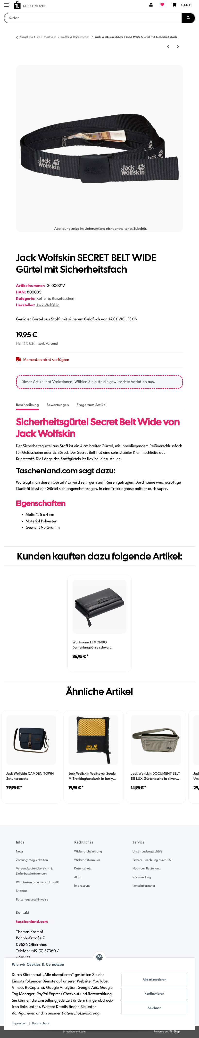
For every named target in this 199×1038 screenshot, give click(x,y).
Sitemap (22, 890)
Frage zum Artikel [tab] (92, 405)
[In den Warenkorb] (20, 62)
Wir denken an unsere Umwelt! (37, 882)
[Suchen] (188, 18)
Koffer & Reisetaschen (55, 299)
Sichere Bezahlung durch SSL (152, 860)
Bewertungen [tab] (58, 405)
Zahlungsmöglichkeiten (32, 860)
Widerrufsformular (87, 860)
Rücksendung (142, 877)
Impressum (19, 1023)
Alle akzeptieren (154, 979)
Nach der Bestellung (146, 868)
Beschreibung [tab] (27, 405)
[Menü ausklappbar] (6, 3)
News (20, 851)
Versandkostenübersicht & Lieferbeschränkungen (34, 871)
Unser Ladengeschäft (147, 851)
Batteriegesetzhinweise (32, 899)
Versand (52, 343)
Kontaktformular (144, 885)
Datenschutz (40, 1023)
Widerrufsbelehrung (88, 851)
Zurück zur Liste (29, 37)
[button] (151, 5)
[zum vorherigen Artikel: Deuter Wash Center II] (168, 46)
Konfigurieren (154, 993)
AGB (77, 877)
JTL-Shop (174, 1031)
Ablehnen (154, 1008)
